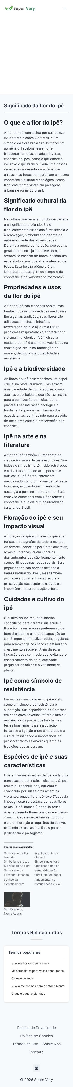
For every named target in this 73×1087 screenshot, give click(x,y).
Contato (36, 1052)
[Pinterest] (36, 1068)
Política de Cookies (36, 1036)
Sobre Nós (52, 1044)
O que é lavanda (22, 978)
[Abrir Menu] (64, 8)
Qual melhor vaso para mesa (30, 963)
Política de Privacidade (36, 1028)
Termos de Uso (25, 1044)
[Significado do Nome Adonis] (17, 899)
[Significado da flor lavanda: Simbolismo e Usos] (19, 870)
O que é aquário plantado (28, 993)
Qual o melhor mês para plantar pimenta (37, 986)
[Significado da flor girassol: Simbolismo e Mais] (49, 870)
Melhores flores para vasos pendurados (37, 971)
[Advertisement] (36, 55)
